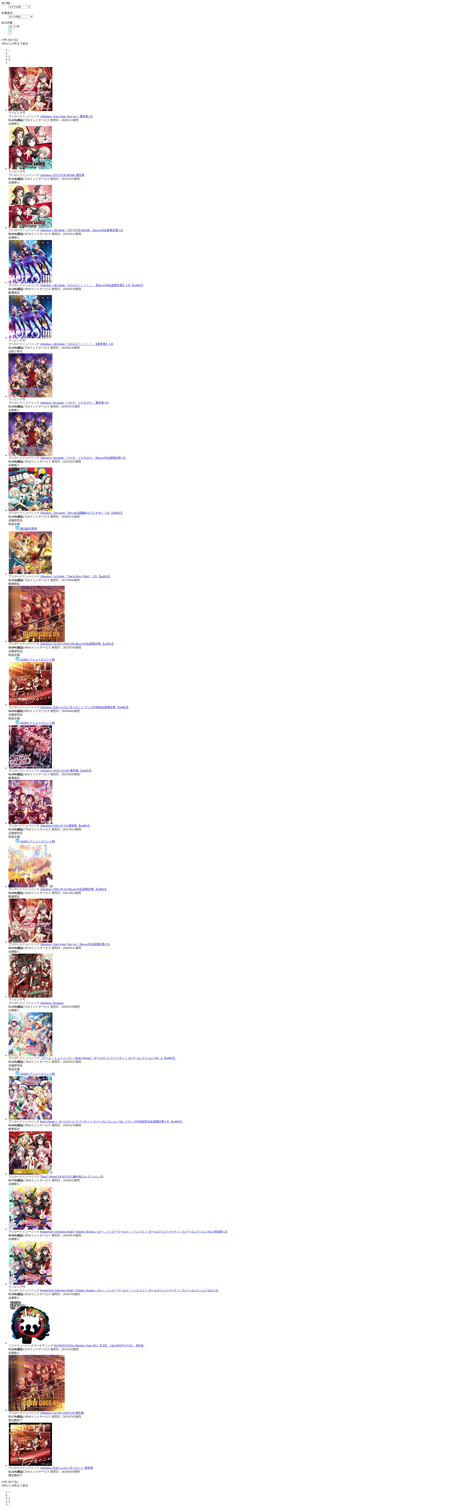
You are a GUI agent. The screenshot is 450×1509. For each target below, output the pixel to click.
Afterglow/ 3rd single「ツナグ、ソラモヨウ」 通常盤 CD (74, 402)
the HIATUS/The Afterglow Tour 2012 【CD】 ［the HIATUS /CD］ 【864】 (99, 1345)
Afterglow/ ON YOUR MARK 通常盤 (62, 175)
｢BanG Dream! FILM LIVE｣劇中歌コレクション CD (71, 1176)
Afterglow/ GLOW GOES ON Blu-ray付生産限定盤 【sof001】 (77, 643)
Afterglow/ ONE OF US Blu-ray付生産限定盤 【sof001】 (74, 889)
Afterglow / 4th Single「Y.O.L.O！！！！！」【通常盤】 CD (76, 344)
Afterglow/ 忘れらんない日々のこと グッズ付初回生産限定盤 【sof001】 (84, 707)
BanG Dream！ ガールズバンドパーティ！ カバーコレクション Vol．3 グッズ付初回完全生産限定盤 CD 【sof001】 (111, 1121)
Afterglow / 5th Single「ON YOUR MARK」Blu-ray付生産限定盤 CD (81, 230)
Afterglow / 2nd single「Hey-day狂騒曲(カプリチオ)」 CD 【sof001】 (81, 512)
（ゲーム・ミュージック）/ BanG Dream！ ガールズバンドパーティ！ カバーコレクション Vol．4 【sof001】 (108, 1058)
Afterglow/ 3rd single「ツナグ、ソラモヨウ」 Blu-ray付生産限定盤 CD (83, 457)
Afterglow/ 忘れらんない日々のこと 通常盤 (66, 1467)
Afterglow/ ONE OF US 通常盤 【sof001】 (65, 825)
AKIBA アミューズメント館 (37, 659)
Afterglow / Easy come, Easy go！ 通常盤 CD (66, 116)
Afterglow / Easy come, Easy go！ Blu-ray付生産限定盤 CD (75, 944)
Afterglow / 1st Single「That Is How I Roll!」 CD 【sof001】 (75, 576)
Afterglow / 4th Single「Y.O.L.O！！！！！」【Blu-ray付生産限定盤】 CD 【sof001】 (92, 285)
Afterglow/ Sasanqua (51, 1002)
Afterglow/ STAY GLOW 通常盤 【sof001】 (66, 770)
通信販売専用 (28, 528)
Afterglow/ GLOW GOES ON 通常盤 (62, 1412)
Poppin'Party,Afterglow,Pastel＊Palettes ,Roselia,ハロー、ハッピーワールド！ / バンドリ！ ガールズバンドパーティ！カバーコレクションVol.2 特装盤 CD (133, 1231)
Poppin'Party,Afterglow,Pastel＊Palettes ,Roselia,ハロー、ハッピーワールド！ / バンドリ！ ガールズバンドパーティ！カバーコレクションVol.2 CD (129, 1290)
